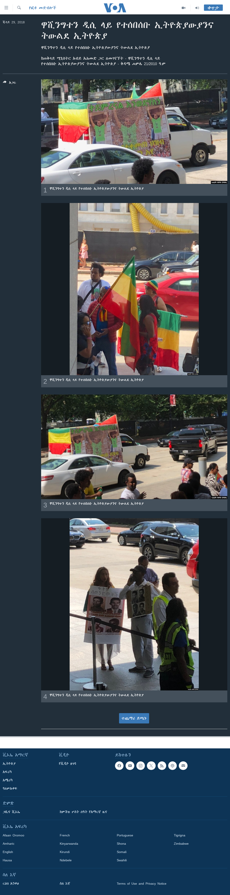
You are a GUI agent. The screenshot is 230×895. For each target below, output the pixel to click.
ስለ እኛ (65, 884)
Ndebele (66, 860)
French (65, 835)
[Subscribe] (183, 765)
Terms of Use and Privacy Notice (141, 884)
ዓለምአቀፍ (10, 789)
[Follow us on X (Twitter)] (151, 765)
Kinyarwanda (69, 844)
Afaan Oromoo (13, 835)
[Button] (9, 83)
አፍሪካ (7, 772)
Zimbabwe (181, 844)
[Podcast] (172, 765)
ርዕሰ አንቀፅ (11, 884)
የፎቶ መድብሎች (42, 8)
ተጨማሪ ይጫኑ (134, 718)
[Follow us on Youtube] (130, 765)
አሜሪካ (8, 780)
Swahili (122, 860)
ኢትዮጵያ (9, 764)
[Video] (183, 7)
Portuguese (125, 835)
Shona (121, 844)
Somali (121, 852)
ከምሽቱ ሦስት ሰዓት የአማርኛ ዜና (83, 812)
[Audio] (197, 7)
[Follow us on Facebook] (119, 765)
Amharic (8, 844)
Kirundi (65, 852)
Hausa (7, 860)
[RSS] (162, 765)
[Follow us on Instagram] (140, 765)
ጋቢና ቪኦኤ (11, 812)
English (8, 852)
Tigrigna (179, 835)
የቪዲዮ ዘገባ (67, 764)
